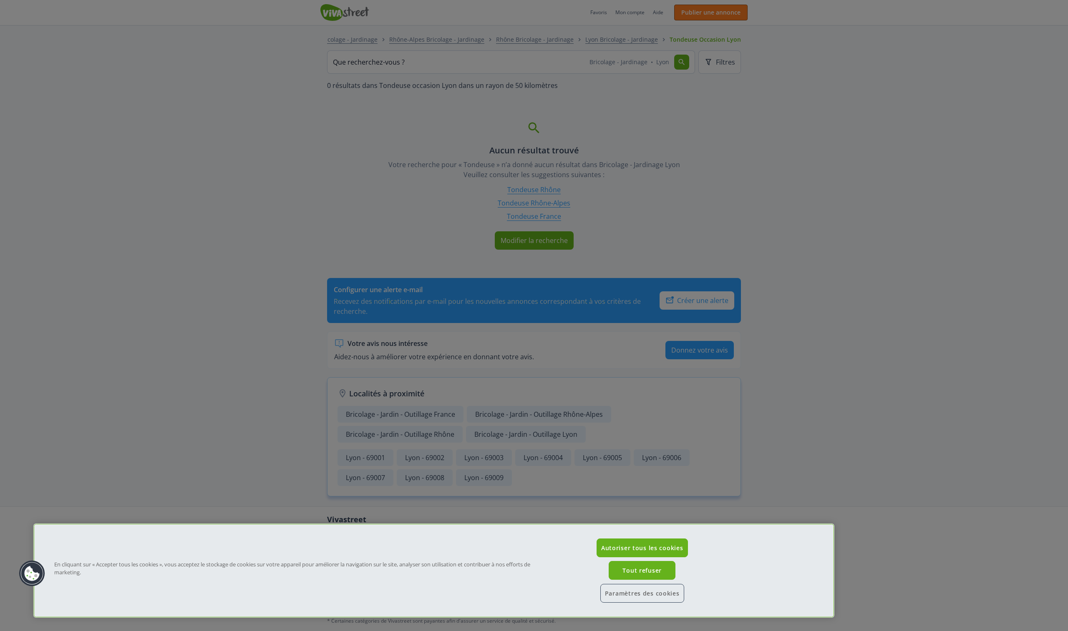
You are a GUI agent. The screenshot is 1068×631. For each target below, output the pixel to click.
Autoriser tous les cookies (642, 548)
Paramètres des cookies (642, 593)
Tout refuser (642, 570)
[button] (32, 573)
